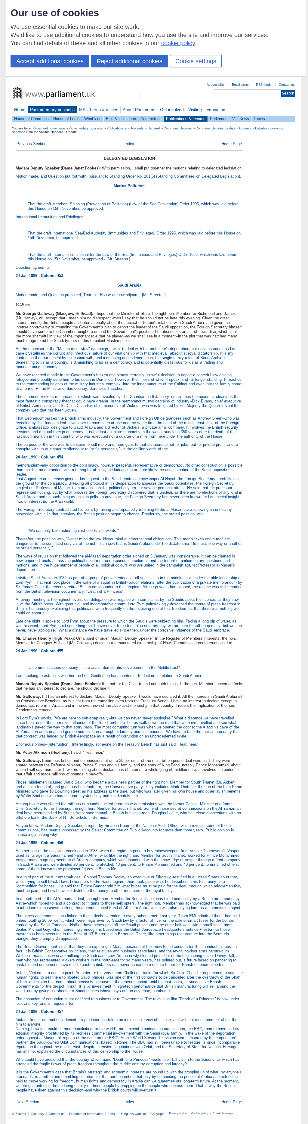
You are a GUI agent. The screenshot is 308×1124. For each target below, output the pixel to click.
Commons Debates (178, 128)
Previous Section (31, 143)
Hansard (153, 128)
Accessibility (216, 84)
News (244, 118)
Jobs (111, 1114)
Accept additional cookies (50, 61)
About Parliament (139, 109)
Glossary (37, 1114)
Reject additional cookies (129, 61)
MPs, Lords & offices (98, 109)
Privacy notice (178, 1113)
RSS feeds (264, 84)
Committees (151, 118)
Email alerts (240, 84)
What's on (92, 118)
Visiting (195, 109)
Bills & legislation (121, 118)
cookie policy (178, 43)
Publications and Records (125, 128)
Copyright (157, 1114)
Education (215, 109)
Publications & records (185, 118)
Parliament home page (48, 128)
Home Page (231, 143)
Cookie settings (195, 61)
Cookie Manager (223, 1113)
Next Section (28, 1102)
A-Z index (19, 1114)
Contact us (287, 84)
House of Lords (66, 118)
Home (20, 109)
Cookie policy (199, 1113)
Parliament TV (222, 118)
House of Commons (31, 118)
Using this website (132, 1114)
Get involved (172, 109)
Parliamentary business (52, 109)
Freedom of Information (86, 1114)
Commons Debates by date (216, 128)
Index (129, 143)
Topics (259, 118)
